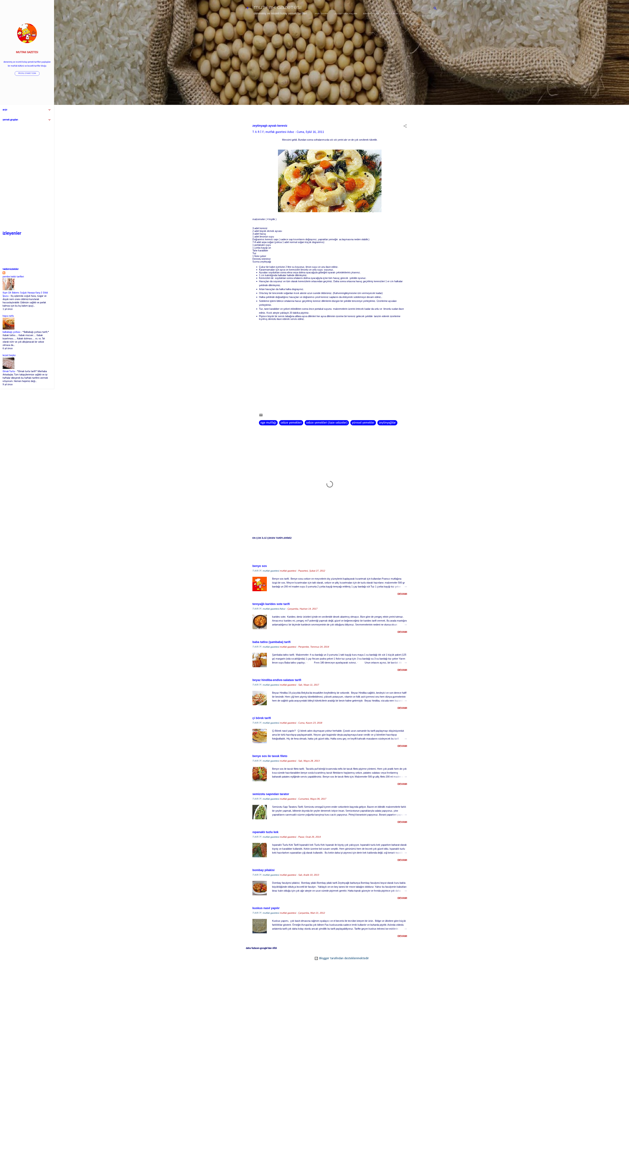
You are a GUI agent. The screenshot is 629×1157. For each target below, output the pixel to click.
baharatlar (371, 14)
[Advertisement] (426, 76)
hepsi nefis (8, 316)
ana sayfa (321, 14)
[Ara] (435, 9)
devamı (402, 594)
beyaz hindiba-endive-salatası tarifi (276, 680)
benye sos (259, 566)
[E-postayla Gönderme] (261, 416)
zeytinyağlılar (387, 422)
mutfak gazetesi (277, 8)
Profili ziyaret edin (27, 73)
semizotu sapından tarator (270, 794)
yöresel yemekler (363, 422)
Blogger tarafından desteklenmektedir (343, 958)
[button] (405, 126)
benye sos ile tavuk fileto (269, 756)
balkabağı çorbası (11, 332)
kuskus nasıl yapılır (266, 908)
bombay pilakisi (263, 870)
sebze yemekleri (291, 422)
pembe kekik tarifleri (13, 276)
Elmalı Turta (9, 371)
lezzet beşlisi (9, 355)
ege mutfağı (268, 422)
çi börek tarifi (261, 718)
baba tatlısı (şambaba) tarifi (271, 642)
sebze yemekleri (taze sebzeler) (326, 422)
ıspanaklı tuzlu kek (265, 832)
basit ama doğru (396, 14)
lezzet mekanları (345, 14)
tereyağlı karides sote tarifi (271, 604)
